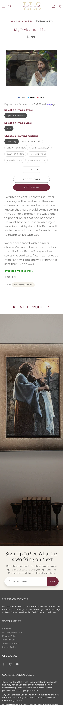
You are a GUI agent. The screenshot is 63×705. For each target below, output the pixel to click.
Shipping (6, 629)
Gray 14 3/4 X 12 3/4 (15, 154)
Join (53, 581)
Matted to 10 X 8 (14, 160)
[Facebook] (3, 664)
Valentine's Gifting (26, 21)
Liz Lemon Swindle (23, 284)
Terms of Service (10, 643)
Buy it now (31, 187)
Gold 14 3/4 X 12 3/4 (40, 148)
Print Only (11, 141)
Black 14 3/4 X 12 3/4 (31, 141)
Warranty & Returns (12, 632)
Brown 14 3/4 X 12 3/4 (16, 148)
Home (12, 21)
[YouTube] (17, 664)
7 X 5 (9, 128)
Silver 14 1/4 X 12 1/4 (36, 160)
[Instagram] (10, 664)
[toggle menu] (3, 6)
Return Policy (9, 647)
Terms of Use (9, 640)
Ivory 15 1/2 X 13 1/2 (38, 154)
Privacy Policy (9, 636)
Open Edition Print (16, 115)
